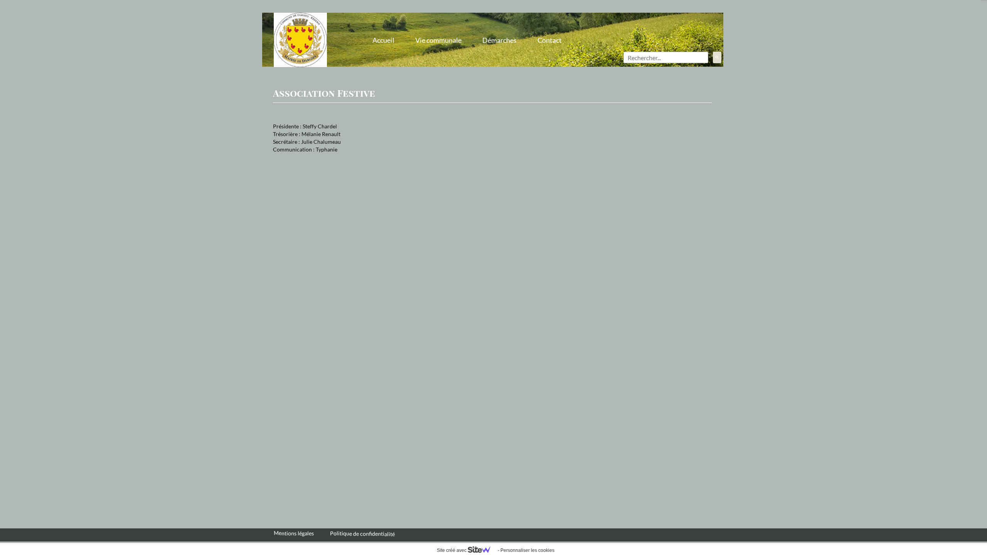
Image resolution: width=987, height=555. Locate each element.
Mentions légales (294, 533)
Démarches (499, 40)
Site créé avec (452, 550)
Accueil (383, 40)
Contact (549, 40)
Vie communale (438, 40)
